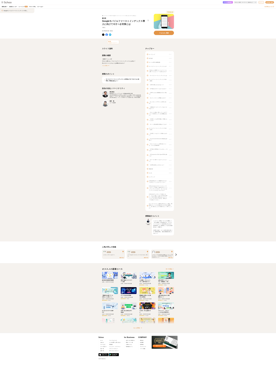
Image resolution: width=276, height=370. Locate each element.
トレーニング (22, 6)
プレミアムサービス (113, 340)
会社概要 (141, 342)
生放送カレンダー (13, 6)
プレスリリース (143, 346)
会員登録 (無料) (269, 2)
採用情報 (141, 344)
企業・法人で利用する (130, 340)
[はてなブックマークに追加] (110, 35)
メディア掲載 (142, 348)
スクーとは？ (40, 6)
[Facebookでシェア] (107, 35)
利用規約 (111, 344)
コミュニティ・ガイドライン (114, 346)
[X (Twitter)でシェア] (103, 35)
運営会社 (141, 340)
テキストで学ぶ (32, 6)
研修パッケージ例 (129, 342)
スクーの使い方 (103, 346)
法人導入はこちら (269, 6)
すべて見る (170, 269)
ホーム (101, 340)
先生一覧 (102, 348)
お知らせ (102, 342)
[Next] (175, 254)
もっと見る (106, 65)
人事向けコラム (129, 344)
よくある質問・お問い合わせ (114, 342)
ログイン (261, 2)
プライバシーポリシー (113, 348)
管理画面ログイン (129, 346)
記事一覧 (102, 350)
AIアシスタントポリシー (114, 350)
